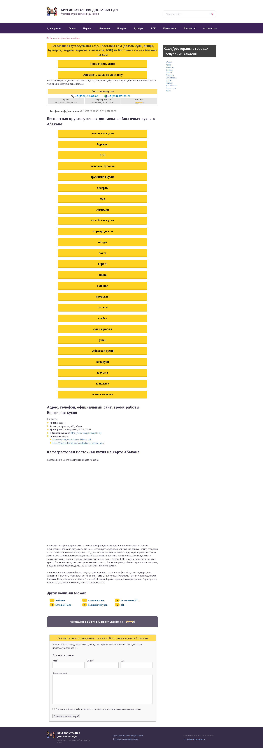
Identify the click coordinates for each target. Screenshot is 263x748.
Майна (169, 72)
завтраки (102, 209)
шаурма (102, 372)
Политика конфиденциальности (194, 739)
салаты (103, 307)
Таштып (169, 82)
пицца (102, 275)
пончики (102, 285)
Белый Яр (170, 67)
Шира (168, 90)
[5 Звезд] (143, 103)
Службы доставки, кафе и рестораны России (128, 736)
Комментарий (60, 672)
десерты (102, 188)
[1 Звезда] (136, 103)
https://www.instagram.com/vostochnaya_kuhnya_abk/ (78, 443)
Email (90, 660)
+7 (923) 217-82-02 (119, 96)
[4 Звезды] (141, 103)
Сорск (168, 80)
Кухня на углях (96, 600)
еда (102, 198)
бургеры (102, 144)
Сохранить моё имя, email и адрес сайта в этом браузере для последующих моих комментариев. (99, 709)
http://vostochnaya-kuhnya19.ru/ (86, 432)
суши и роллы (102, 329)
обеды (102, 242)
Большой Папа (63, 604)
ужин (102, 340)
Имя (55, 660)
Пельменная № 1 (130, 600)
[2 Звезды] (138, 103)
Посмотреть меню (102, 64)
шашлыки (102, 383)
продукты (102, 296)
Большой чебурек (97, 604)
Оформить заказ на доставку (103, 74)
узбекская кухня (103, 351)
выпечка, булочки (103, 166)
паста (103, 253)
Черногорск (171, 88)
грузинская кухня (102, 177)
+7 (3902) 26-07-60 (86, 96)
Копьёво (169, 70)
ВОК (103, 155)
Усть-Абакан (171, 85)
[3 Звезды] (140, 103)
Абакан (169, 62)
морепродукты (102, 231)
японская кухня (102, 394)
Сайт (123, 660)
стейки (102, 318)
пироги (102, 264)
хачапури (102, 362)
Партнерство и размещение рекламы (125, 739)
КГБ (122, 604)
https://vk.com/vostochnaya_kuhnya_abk (72, 439)
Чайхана (60, 600)
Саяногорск (171, 77)
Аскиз (168, 64)
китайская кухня (102, 220)
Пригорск (170, 75)
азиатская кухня (102, 133)
